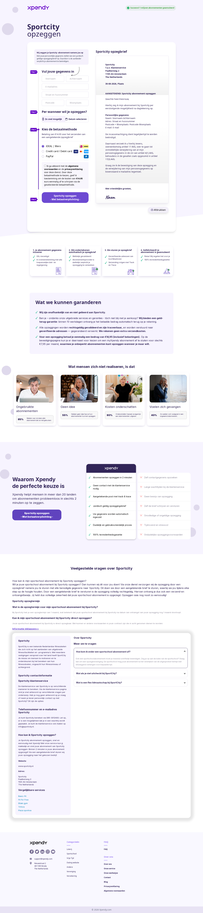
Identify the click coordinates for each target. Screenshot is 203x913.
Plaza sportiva (24, 810)
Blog (106, 882)
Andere (70, 867)
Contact (107, 877)
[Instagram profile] (48, 851)
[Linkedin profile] (42, 851)
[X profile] (37, 851)
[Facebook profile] (32, 851)
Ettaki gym (23, 803)
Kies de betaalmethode (59, 129)
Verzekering (72, 876)
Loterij (69, 849)
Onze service (109, 868)
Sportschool (72, 853)
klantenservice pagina (56, 689)
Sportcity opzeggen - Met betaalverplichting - (65, 197)
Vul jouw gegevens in (58, 71)
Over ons (108, 864)
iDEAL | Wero (53, 146)
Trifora (21, 807)
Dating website (73, 862)
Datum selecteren (78, 119)
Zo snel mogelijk (53, 119)
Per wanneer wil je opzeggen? (64, 112)
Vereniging (71, 871)
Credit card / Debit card (59, 151)
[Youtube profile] (53, 851)
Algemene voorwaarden (114, 891)
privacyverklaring (74, 169)
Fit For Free (23, 799)
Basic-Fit (22, 796)
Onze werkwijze (111, 873)
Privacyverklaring (112, 886)
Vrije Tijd (70, 858)
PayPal (49, 156)
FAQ (106, 849)
